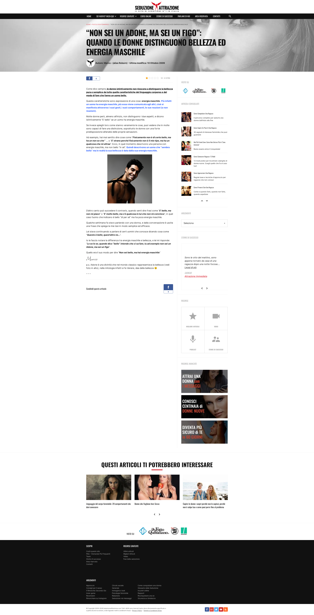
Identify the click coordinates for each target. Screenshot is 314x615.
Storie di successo (164, 16)
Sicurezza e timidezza (147, 598)
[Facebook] (207, 609)
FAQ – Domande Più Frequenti (98, 554)
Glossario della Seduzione (148, 588)
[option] (204, 154)
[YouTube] (221, 609)
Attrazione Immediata (196, 276)
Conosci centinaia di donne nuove (204, 406)
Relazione (116, 596)
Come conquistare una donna (149, 585)
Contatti (216, 16)
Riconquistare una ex (146, 596)
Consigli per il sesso (94, 588)
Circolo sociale (118, 585)
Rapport (141, 593)
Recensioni (90, 596)
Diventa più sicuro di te (204, 432)
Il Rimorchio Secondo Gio (96, 591)
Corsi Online (145, 16)
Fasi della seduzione (131, 559)
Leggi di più (190, 267)
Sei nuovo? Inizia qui (105, 16)
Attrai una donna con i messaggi (204, 381)
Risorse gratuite (127, 16)
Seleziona (189, 223)
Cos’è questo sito (93, 551)
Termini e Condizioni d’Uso (153, 610)
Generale (115, 588)
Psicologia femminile (100, 24)
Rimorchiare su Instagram (96, 598)
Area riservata (201, 16)
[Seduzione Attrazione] (157, 6)
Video (125, 556)
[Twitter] (216, 609)
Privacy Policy (137, 610)
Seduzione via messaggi (121, 598)
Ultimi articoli (128, 551)
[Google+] (211, 609)
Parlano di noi (184, 16)
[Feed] (225, 609)
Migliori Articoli (129, 554)
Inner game (90, 593)
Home (89, 16)
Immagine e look (118, 591)
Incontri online (143, 591)
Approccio (90, 585)
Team (88, 556)
